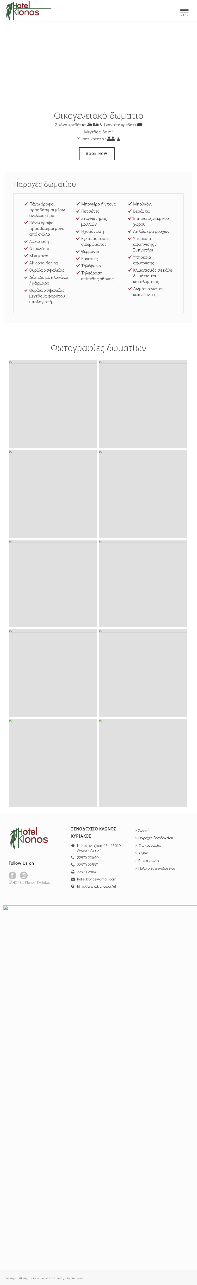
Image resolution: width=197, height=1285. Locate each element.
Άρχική (143, 830)
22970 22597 (87, 864)
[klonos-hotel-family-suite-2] (143, 673)
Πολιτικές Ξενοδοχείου (156, 868)
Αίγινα (143, 852)
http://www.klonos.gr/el (96, 886)
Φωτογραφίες (150, 845)
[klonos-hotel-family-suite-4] (53, 494)
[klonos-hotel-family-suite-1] (53, 404)
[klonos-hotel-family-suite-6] (143, 583)
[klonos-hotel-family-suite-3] (143, 404)
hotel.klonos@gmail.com (96, 879)
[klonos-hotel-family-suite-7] (53, 673)
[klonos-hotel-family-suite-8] (53, 583)
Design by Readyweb (71, 1278)
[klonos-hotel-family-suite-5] (143, 494)
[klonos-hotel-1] (143, 762)
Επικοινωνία (148, 860)
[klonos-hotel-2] (53, 762)
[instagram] (24, 876)
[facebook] (12, 876)
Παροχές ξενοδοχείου (155, 837)
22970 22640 (88, 857)
